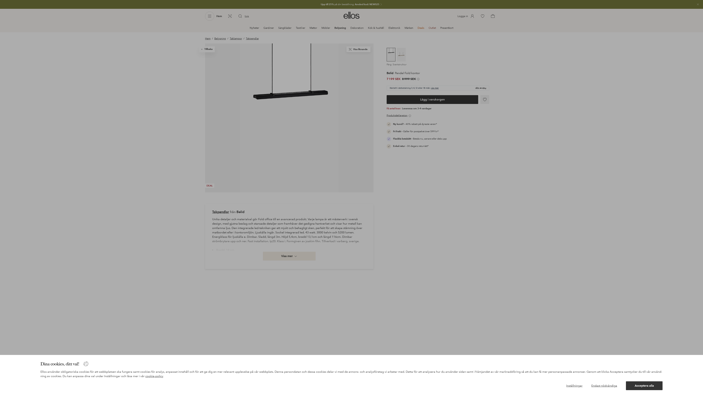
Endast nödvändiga (604, 385)
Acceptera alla (644, 385)
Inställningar (574, 385)
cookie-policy (154, 376)
